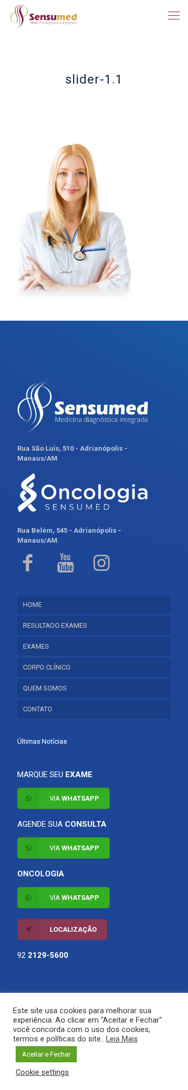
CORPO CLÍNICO (46, 667)
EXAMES (36, 646)
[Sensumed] (43, 16)
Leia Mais (122, 1039)
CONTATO (37, 709)
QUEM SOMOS (45, 688)
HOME (32, 604)
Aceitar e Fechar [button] (46, 1054)
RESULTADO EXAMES (55, 625)
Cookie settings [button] (42, 1072)
